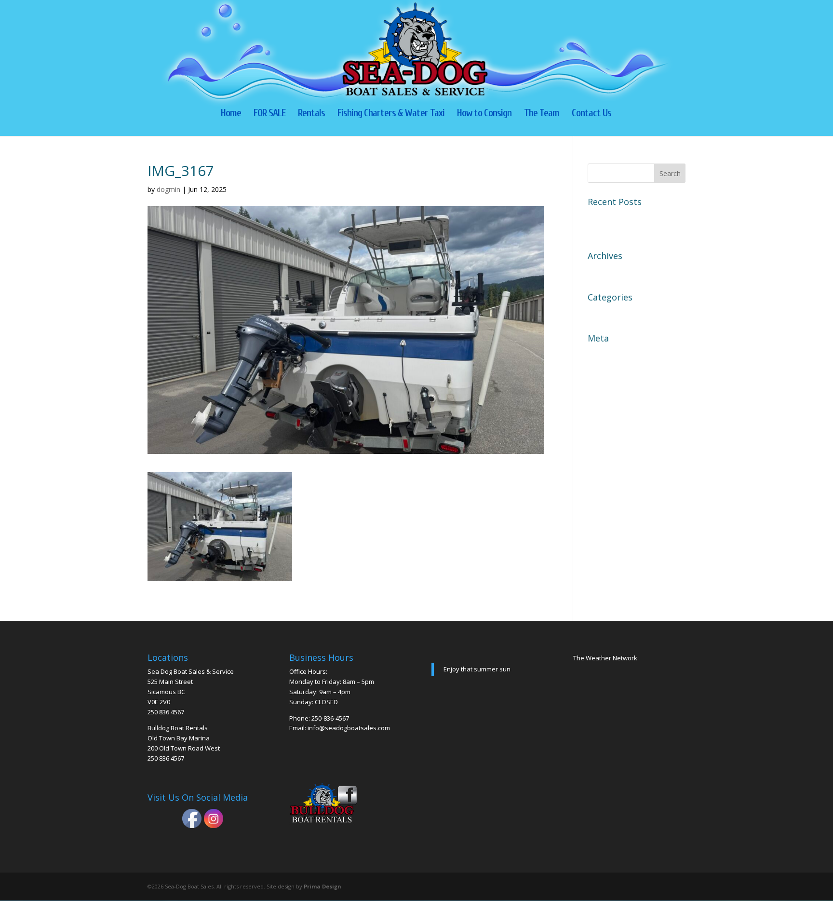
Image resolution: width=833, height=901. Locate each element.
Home (231, 114)
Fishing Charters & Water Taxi (390, 114)
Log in (599, 353)
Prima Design (322, 886)
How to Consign (484, 114)
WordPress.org (615, 404)
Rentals (311, 114)
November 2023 (616, 271)
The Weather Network (605, 658)
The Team (541, 114)
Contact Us (591, 114)
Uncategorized (614, 312)
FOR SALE (269, 114)
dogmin (168, 189)
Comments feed (616, 387)
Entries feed (609, 370)
